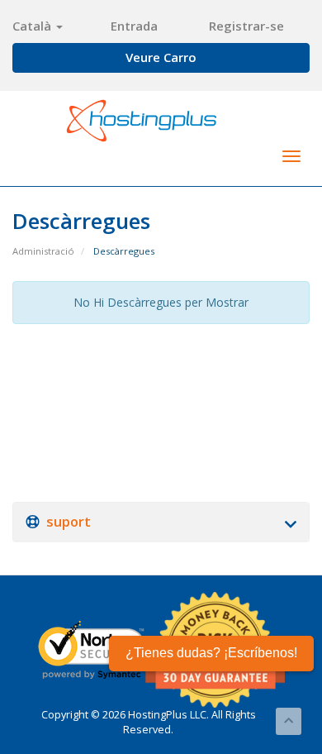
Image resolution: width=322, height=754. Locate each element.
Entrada (134, 25)
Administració (43, 251)
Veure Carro (161, 57)
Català (33, 25)
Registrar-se (246, 25)
